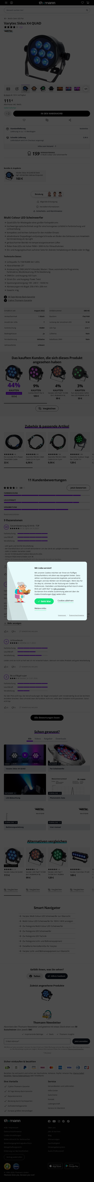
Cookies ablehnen (65, 600)
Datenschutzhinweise (76, 615)
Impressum (62, 615)
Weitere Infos (40, 608)
